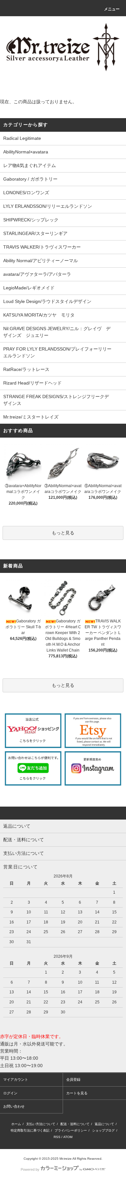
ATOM (67, 1137)
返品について (104, 1124)
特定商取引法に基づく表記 (30, 1130)
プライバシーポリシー (71, 1130)
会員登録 (73, 1079)
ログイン (10, 1093)
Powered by (30, 1169)
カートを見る (77, 1093)
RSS (57, 1137)
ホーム (16, 1124)
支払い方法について (40, 1124)
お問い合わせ (14, 1106)
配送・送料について (74, 1124)
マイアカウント (15, 1079)
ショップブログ (103, 1130)
